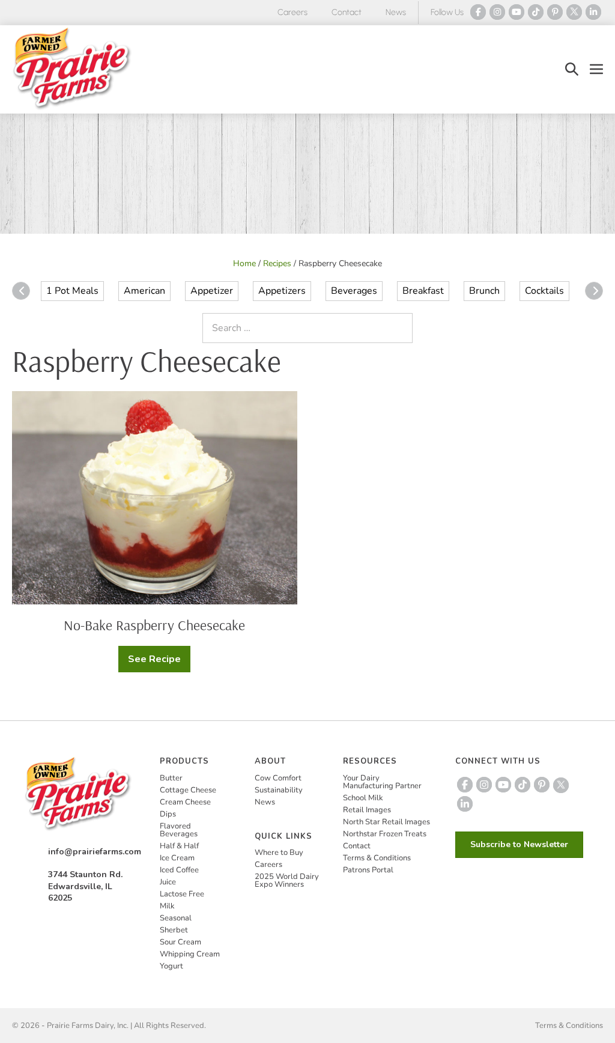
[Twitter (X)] (574, 12)
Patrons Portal (368, 870)
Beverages (354, 290)
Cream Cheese (185, 802)
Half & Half (179, 846)
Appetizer (211, 290)
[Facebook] (478, 12)
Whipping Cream (190, 954)
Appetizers (282, 290)
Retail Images (367, 809)
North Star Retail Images (386, 821)
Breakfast (423, 290)
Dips (168, 814)
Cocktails (544, 290)
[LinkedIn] (593, 12)
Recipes (277, 263)
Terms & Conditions (377, 858)
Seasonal (176, 918)
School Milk (363, 797)
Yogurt (171, 966)
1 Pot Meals (72, 290)
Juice (168, 882)
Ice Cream (177, 858)
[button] (571, 69)
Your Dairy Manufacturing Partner (382, 782)
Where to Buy (279, 852)
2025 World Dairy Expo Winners (287, 880)
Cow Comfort (278, 778)
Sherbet (174, 930)
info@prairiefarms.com (94, 851)
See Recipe (159, 662)
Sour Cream (180, 942)
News (396, 12)
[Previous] (21, 291)
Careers (292, 12)
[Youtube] (516, 12)
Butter (171, 778)
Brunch (484, 290)
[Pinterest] (555, 12)
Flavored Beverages (179, 830)
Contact (347, 12)
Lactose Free (182, 894)
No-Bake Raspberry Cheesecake (154, 625)
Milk (167, 906)
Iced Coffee (179, 870)
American (144, 290)
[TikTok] (536, 12)
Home (244, 263)
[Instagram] (497, 12)
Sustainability (279, 790)
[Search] (401, 328)
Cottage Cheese (188, 790)
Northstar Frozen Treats (384, 834)
